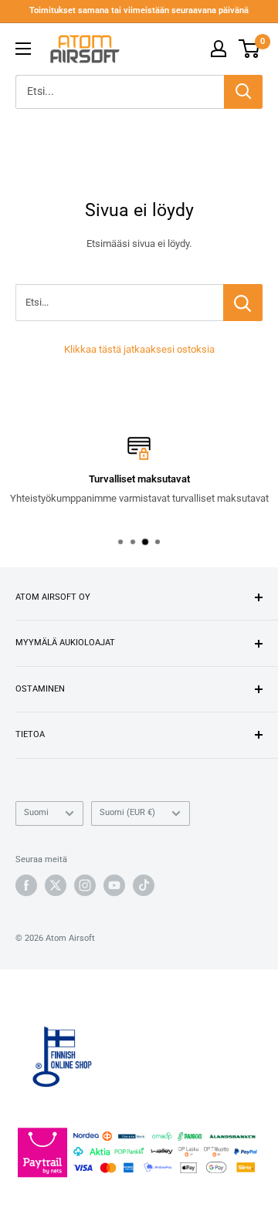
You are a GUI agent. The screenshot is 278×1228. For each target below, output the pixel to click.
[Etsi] (243, 92)
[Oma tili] (218, 48)
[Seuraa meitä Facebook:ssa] (26, 885)
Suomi (36, 812)
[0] (249, 48)
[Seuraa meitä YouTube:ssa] (114, 885)
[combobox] (119, 92)
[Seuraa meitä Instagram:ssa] (85, 885)
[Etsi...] (243, 302)
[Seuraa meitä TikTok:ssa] (143, 885)
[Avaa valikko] (23, 48)
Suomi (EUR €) (127, 812)
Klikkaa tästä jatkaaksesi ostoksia (139, 349)
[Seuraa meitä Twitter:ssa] (55, 885)
